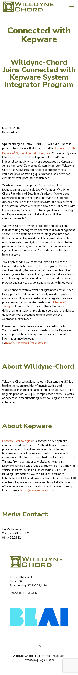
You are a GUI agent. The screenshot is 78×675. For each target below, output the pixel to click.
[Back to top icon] (39, 645)
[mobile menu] (72, 6)
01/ (44, 343)
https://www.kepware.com (37, 491)
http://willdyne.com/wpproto (23, 343)
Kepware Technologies (17, 441)
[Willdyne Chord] (30, 6)
